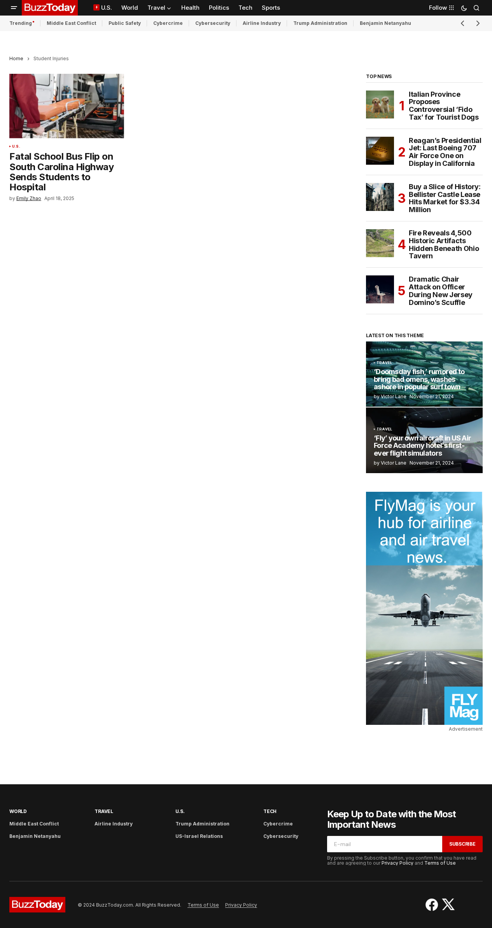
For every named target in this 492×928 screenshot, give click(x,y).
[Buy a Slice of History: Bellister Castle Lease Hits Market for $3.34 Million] (380, 197)
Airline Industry (262, 23)
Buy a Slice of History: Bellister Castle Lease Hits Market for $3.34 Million (445, 198)
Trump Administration (320, 23)
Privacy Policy (397, 863)
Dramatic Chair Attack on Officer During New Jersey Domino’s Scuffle (441, 290)
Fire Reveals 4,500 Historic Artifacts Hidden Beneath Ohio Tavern (444, 244)
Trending (20, 23)
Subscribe (462, 844)
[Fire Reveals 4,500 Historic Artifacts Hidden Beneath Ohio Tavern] (380, 243)
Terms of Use (440, 863)
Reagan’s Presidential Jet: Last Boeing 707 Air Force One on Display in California (445, 152)
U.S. (16, 146)
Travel (384, 363)
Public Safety (125, 23)
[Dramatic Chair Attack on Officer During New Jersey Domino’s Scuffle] (380, 289)
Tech (270, 811)
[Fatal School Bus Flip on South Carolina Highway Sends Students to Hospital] (66, 106)
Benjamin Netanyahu (385, 23)
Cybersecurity (212, 23)
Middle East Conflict (71, 23)
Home (16, 58)
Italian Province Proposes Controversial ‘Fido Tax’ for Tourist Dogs (443, 106)
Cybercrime (168, 23)
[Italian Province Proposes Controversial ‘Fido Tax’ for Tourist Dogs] (380, 104)
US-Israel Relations (199, 836)
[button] (14, 7)
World (18, 811)
